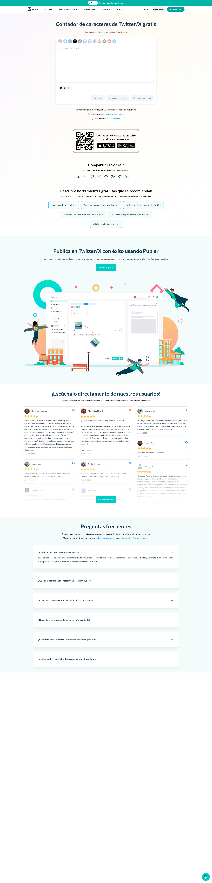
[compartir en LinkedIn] (85, 176)
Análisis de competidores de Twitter (101, 205)
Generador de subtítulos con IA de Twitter (83, 214)
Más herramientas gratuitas (106, 224)
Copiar (99, 98)
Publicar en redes (119, 98)
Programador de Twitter (63, 205)
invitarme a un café (113, 114)
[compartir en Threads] (99, 176)
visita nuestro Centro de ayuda (133, 538)
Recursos (106, 9)
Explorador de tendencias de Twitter (143, 205)
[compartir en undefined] (113, 176)
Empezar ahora (176, 9)
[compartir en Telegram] (120, 176)
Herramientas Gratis (68, 9)
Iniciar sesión (158, 9)
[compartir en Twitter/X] (92, 176)
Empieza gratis (106, 267)
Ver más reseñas (106, 499)
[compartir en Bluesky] (106, 176)
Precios (120, 9)
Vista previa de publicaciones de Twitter (130, 214)
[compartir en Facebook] (78, 176)
